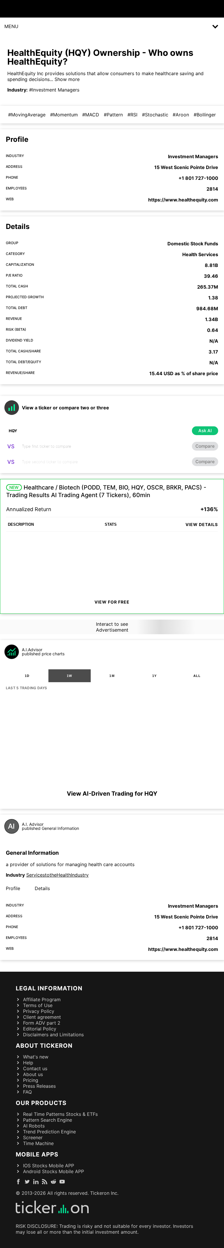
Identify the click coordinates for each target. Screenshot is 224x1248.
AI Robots (34, 1126)
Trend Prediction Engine (49, 1132)
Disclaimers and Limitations (53, 1034)
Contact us (35, 1068)
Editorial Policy (39, 1029)
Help (28, 1063)
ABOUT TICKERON (44, 1045)
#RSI (132, 115)
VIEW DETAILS (202, 524)
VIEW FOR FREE (112, 601)
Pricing (30, 1080)
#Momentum (64, 115)
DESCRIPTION (21, 524)
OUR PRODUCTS (41, 1102)
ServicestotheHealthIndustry (57, 875)
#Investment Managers (54, 90)
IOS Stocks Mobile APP (48, 1165)
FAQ (27, 1092)
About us (33, 1074)
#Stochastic (155, 115)
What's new (35, 1057)
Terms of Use (37, 1005)
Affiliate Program (42, 999)
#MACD (90, 115)
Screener (33, 1137)
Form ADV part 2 (41, 1023)
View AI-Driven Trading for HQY (112, 793)
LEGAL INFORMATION (49, 988)
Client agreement (42, 1017)
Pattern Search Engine (47, 1120)
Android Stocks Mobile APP (53, 1171)
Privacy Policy (38, 1011)
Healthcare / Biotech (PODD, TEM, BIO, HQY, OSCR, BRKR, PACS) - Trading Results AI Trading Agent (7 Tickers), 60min (106, 491)
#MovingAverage (27, 115)
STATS (111, 524)
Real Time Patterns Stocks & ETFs (60, 1114)
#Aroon (181, 115)
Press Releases (39, 1086)
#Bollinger (205, 115)
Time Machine (38, 1143)
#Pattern (113, 115)
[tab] (27, 675)
